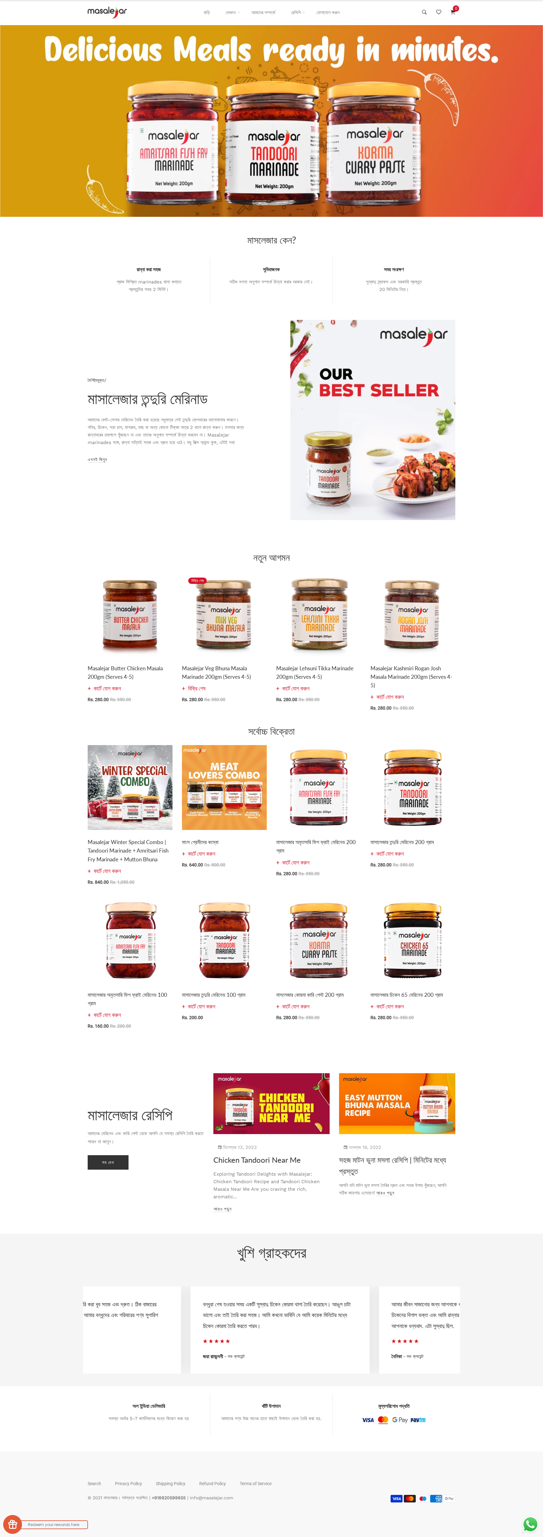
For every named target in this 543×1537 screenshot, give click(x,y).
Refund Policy (212, 1483)
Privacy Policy (128, 1483)
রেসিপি (296, 12)
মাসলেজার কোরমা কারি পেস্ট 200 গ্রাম (310, 994)
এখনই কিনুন (97, 459)
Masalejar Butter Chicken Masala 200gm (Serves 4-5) (125, 672)
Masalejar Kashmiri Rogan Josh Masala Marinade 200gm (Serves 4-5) (411, 677)
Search (94, 1483)
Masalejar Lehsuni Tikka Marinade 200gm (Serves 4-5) (315, 672)
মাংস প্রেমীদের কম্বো (200, 842)
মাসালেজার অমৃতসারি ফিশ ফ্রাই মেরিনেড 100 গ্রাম (127, 999)
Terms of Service (256, 1483)
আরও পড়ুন (223, 1208)
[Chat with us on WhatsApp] (530, 1524)
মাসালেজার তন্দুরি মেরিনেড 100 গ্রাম (213, 994)
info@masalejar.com (211, 1497)
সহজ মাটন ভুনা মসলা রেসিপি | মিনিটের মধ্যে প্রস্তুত (392, 1165)
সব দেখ (108, 1162)
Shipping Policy (170, 1483)
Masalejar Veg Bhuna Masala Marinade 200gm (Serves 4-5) (216, 672)
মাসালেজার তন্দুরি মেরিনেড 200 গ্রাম (402, 842)
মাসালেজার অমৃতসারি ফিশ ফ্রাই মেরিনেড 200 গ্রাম (316, 846)
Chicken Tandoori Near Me (257, 1159)
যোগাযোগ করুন (328, 12)
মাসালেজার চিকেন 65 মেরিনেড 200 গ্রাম (406, 994)
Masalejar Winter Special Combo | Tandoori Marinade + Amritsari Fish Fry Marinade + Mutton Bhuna (128, 850)
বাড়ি (207, 12)
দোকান (231, 12)
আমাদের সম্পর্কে (263, 12)
